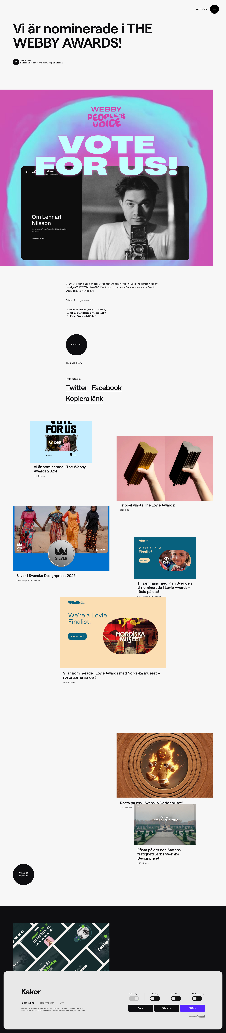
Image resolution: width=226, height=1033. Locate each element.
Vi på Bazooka (56, 63)
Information (47, 1003)
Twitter (76, 388)
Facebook (107, 388)
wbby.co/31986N (96, 310)
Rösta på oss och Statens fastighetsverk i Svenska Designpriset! (159, 855)
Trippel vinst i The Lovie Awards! (147, 506)
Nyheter (42, 63)
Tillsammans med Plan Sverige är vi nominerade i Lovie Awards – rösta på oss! (165, 588)
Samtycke (28, 1003)
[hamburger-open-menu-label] (214, 9)
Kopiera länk (84, 399)
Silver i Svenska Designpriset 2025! (46, 576)
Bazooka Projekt (28, 63)
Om (61, 1003)
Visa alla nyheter (23, 874)
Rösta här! (76, 345)
